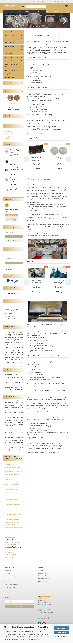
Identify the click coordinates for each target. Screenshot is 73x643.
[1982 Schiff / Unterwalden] (13, 98)
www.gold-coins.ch (44, 570)
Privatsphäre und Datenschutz (13, 584)
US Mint (7, 138)
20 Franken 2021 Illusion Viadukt (13, 496)
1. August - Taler (9, 74)
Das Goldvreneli (9, 552)
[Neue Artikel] (22, 83)
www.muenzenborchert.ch (45, 578)
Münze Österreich (9, 133)
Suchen (13, 236)
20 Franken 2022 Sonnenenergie (13, 471)
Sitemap (66, 11)
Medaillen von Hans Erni (12, 70)
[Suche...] (44, 6)
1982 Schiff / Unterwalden (13, 104)
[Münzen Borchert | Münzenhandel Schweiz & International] (11, 6)
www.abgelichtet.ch (44, 584)
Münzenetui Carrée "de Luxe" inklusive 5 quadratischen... (36, 158)
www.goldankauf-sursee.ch (12, 434)
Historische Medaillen (11, 61)
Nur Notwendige (61, 632)
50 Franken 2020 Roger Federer (13, 531)
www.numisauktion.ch (44, 573)
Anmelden (13, 263)
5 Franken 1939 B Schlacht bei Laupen (59, 158)
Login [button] (57, 1)
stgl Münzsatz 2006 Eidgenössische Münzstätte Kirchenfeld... (58, 282)
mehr (17, 364)
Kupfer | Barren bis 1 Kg (11, 57)
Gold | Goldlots (10, 11)
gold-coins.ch (8, 131)
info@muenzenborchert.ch (47, 606)
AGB (7, 581)
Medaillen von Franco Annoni (11, 65)
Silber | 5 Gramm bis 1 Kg (12, 39)
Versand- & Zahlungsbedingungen (14, 576)
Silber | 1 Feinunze (25, 11)
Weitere (36, 11)
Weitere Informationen (61, 636)
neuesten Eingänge (32, 43)
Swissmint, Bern (9, 136)
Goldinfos (45, 1)
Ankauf (49, 11)
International (8, 53)
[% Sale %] (22, 91)
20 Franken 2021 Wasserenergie (13, 492)
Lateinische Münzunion (11, 556)
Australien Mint (9, 130)
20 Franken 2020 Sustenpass (12, 519)
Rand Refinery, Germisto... (11, 135)
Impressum (8, 570)
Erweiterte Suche (13, 240)
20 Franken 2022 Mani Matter (12, 467)
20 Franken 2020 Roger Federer (13, 527)
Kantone (7, 50)
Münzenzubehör (9, 77)
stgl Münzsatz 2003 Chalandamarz (36, 281)
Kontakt (8, 573)
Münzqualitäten (9, 557)
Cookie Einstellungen (11, 587)
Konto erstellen (9, 267)
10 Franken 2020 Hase (10, 511)
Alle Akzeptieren (61, 628)
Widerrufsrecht (9, 578)
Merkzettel (66, 1)
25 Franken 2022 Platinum (12, 474)
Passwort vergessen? (10, 269)
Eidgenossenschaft (10, 46)
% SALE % (58, 11)
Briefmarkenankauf (35, 1)
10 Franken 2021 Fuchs (11, 489)
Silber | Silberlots (9, 42)
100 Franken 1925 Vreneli (11, 554)
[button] (51, 1)
